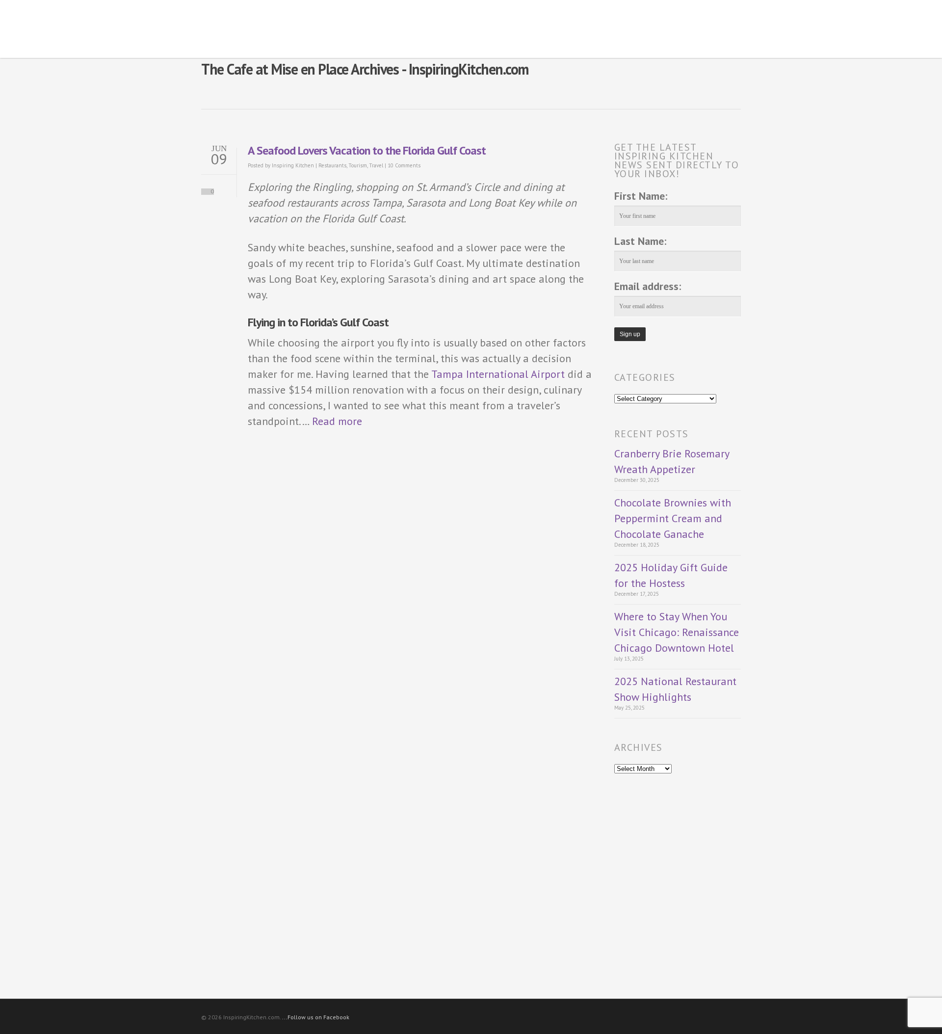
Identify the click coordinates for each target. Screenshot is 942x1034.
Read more (337, 421)
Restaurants (332, 165)
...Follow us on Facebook (315, 1017)
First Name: (640, 196)
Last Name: (640, 241)
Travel (376, 165)
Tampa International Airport (498, 374)
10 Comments (404, 165)
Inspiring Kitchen (293, 165)
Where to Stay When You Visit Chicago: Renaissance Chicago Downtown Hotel (676, 632)
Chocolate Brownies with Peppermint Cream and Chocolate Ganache (672, 518)
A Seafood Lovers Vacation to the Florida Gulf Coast (367, 150)
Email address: (647, 286)
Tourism (357, 165)
